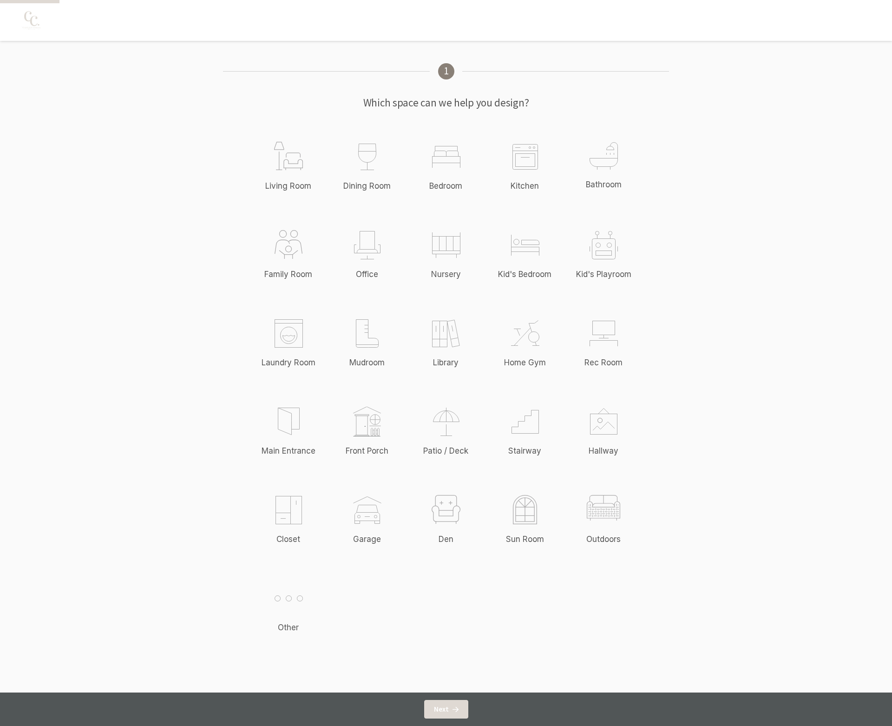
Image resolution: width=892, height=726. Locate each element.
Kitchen (525, 186)
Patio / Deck (445, 450)
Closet (288, 539)
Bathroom (604, 184)
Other (288, 627)
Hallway (603, 450)
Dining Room (367, 186)
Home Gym (525, 362)
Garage (367, 539)
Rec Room (603, 362)
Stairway (524, 450)
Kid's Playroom (603, 274)
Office (367, 274)
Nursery (446, 274)
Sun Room (525, 539)
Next (441, 709)
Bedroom (445, 186)
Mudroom (367, 362)
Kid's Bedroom (524, 274)
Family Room (288, 274)
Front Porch (367, 450)
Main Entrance (288, 450)
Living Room (288, 186)
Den (446, 539)
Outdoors (603, 539)
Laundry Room (288, 362)
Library (446, 362)
